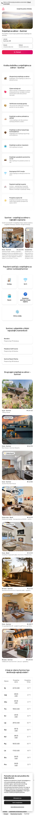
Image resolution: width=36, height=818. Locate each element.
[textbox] (9, 47)
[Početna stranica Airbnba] (3, 9)
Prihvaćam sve (17, 798)
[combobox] (17, 41)
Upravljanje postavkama (17, 807)
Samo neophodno (17, 802)
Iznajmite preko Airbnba (24, 9)
